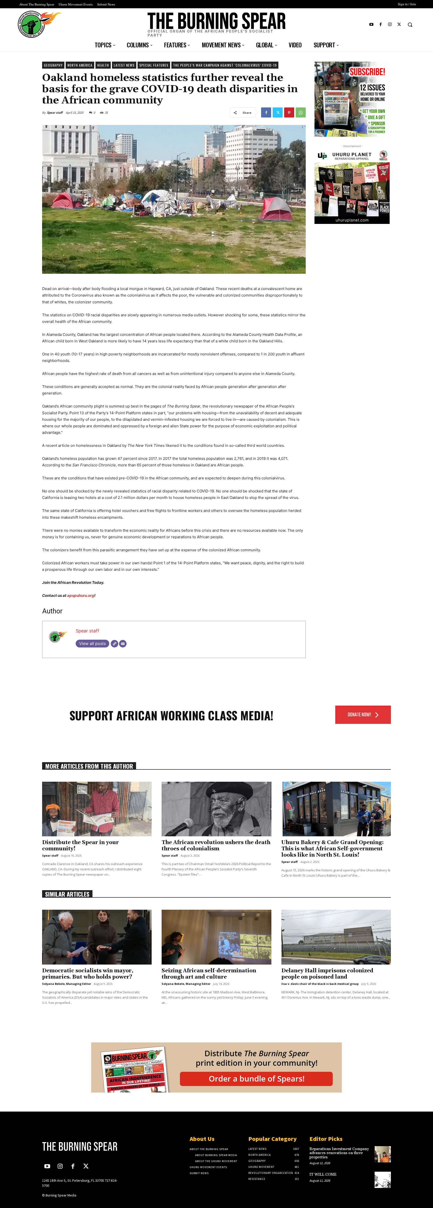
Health (103, 65)
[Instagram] (390, 24)
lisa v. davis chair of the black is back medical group (320, 984)
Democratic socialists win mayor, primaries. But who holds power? (87, 974)
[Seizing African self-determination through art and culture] (216, 937)
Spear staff (54, 112)
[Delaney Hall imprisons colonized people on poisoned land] (336, 937)
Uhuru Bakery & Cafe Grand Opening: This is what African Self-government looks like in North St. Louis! (332, 848)
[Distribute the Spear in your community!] (97, 809)
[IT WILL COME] (383, 1180)
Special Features (153, 65)
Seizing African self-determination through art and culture (209, 974)
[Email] (123, 643)
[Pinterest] (289, 112)
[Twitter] (399, 24)
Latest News (124, 65)
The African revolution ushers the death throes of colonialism (216, 845)
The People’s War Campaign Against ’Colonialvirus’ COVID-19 (225, 65)
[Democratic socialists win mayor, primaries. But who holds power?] (97, 937)
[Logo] (83, 1146)
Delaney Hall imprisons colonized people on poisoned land (327, 974)
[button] (410, 25)
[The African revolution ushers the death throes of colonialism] (216, 809)
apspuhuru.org (80, 595)
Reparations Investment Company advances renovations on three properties (339, 1153)
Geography (53, 65)
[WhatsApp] (301, 112)
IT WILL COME (323, 1174)
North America (79, 65)
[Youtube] (371, 24)
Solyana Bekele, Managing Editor (66, 984)
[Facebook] (380, 24)
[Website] (114, 643)
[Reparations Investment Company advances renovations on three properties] (383, 1154)
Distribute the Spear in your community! (80, 845)
